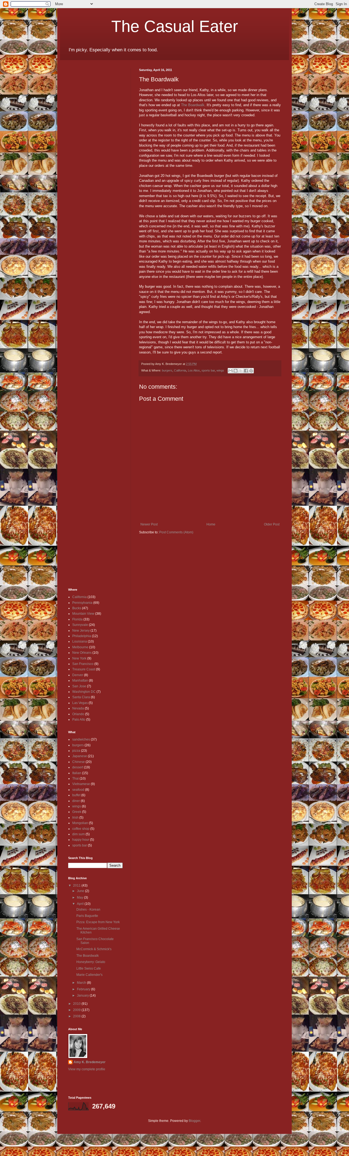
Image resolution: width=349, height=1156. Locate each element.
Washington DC (84, 692)
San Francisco (83, 664)
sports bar (208, 370)
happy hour (80, 840)
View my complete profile (86, 1069)
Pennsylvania (82, 603)
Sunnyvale (80, 625)
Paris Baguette (87, 916)
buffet (76, 795)
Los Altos (194, 370)
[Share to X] (240, 370)
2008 (77, 1016)
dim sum (78, 834)
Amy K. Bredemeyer (90, 1062)
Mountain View (83, 614)
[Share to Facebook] (246, 370)
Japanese (79, 756)
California (180, 370)
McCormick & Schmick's (94, 949)
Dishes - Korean (88, 909)
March (82, 983)
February (84, 989)
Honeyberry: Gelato (90, 962)
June (81, 891)
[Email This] (230, 370)
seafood (78, 790)
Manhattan (80, 680)
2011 (77, 885)
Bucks (76, 608)
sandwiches (81, 739)
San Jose (79, 686)
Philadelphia (81, 636)
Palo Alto (78, 719)
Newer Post (149, 524)
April (81, 904)
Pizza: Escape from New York (98, 922)
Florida (77, 619)
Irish (75, 817)
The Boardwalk (192, 105)
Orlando (78, 714)
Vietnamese (81, 784)
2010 (77, 1004)
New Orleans (82, 653)
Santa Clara (81, 697)
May (80, 897)
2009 (77, 1010)
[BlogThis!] (235, 370)
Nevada (78, 708)
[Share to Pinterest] (251, 370)
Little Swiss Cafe (88, 968)
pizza (76, 751)
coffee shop (80, 829)
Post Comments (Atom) (176, 532)
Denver (77, 675)
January (83, 995)
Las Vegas (80, 703)
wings (220, 370)
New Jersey (81, 630)
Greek (76, 812)
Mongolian (80, 823)
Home (210, 524)
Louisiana (79, 641)
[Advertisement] (84, 150)
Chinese (78, 762)
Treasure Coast (83, 669)
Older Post (271, 524)
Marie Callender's (89, 975)
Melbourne (80, 647)
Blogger (194, 1121)
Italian (76, 773)
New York (79, 658)
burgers (167, 370)
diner (76, 801)
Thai (75, 778)
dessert (77, 767)
